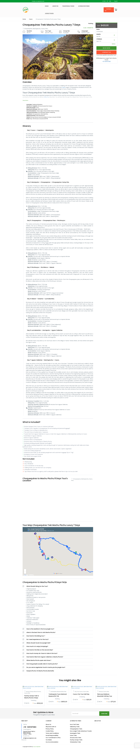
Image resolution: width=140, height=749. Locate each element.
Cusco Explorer (36, 746)
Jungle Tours (49, 13)
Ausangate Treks (75, 733)
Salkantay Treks (74, 726)
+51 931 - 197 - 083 (106, 1)
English (116, 1)
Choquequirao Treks (76, 729)
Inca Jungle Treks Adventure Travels (81, 731)
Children (99, 39)
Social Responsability (52, 735)
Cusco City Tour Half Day (81, 694)
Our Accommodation (52, 742)
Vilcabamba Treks (75, 742)
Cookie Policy (50, 731)
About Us (48, 724)
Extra (114, 44)
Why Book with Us (51, 726)
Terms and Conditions (52, 733)
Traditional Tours (68, 6)
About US (55, 6)
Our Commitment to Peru (53, 737)
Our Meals (49, 740)
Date (98, 29)
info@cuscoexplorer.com (38, 1)
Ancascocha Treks (75, 737)
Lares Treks (73, 735)
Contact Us (108, 9)
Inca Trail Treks (74, 724)
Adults (98, 34)
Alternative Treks (83, 6)
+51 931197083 (106, 61)
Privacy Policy (50, 729)
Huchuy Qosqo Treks (76, 740)
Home (46, 6)
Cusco (30, 19)
